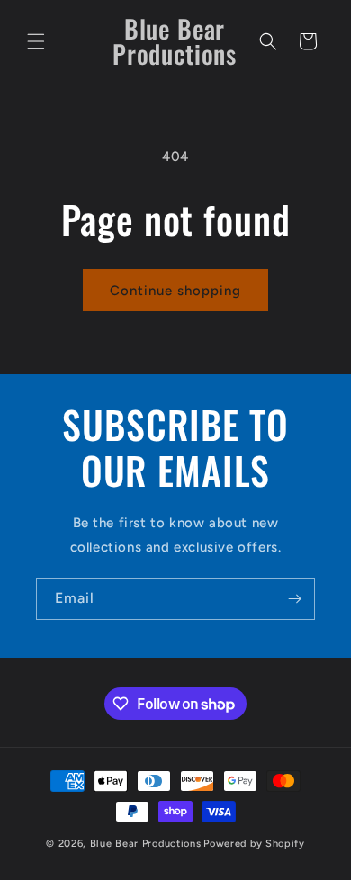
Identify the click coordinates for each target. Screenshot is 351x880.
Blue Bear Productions (146, 843)
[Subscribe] (294, 599)
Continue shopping (175, 291)
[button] (36, 41)
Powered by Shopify (254, 843)
